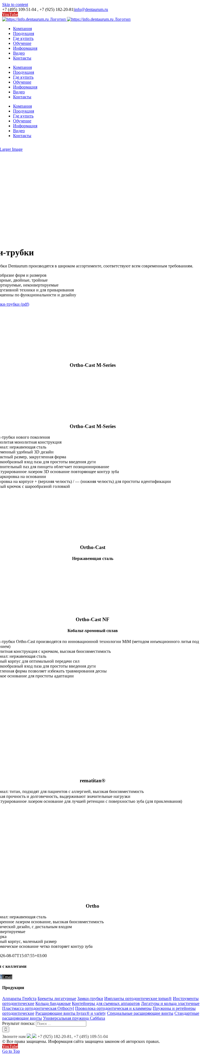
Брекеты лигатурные (57, 998)
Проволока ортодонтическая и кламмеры (113, 1008)
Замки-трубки (90, 998)
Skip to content (15, 4)
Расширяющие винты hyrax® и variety (70, 1013)
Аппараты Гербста (19, 998)
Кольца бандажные (53, 1003)
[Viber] (33, 1036)
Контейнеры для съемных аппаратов (106, 1003)
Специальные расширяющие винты (140, 1013)
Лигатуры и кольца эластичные (170, 1003)
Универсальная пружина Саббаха (74, 1018)
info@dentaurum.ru (91, 9)
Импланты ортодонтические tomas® (138, 998)
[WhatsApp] (29, 1036)
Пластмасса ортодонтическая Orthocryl (38, 1008)
